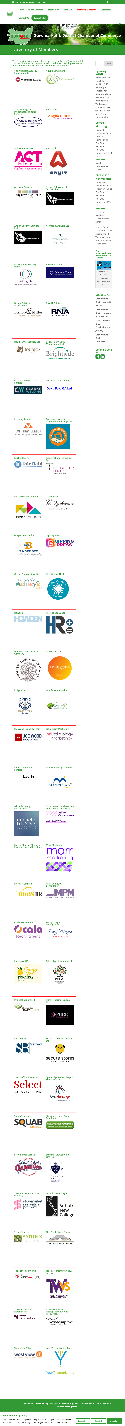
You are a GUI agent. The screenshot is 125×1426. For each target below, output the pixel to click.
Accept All (114, 1421)
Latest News (106, 10)
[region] (62, 1419)
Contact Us (24, 18)
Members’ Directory (86, 10)
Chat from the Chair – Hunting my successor (103, 313)
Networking (53, 10)
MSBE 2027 (69, 10)
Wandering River (45, 1403)
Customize (82, 1421)
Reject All (98, 1421)
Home (21, 10)
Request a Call (39, 18)
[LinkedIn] (111, 2)
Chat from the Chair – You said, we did (103, 302)
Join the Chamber (35, 10)
